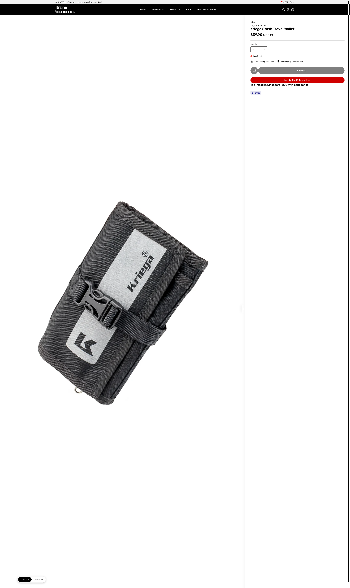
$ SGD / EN (287, 2)
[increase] (264, 49)
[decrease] (253, 49)
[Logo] (65, 9)
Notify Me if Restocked (297, 80)
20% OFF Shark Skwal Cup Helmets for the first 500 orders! (78, 2)
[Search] (284, 10)
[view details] (243, 309)
